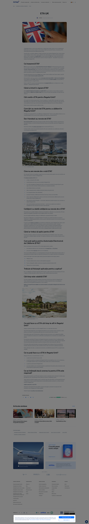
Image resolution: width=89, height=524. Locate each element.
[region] (44, 518)
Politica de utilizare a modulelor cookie (35, 519)
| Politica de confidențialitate (46, 519)
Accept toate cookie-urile (66, 517)
